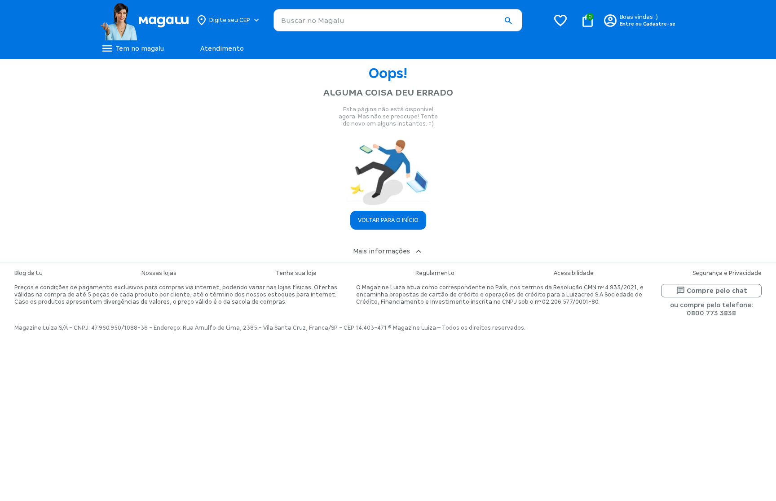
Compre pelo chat (717, 290)
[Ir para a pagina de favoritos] (560, 20)
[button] (508, 20)
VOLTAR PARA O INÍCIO (388, 220)
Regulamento (434, 273)
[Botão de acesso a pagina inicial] (144, 20)
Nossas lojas (158, 273)
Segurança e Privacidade (727, 273)
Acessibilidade (574, 273)
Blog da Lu (28, 273)
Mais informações (381, 251)
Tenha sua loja (296, 273)
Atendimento (222, 48)
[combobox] (397, 20)
